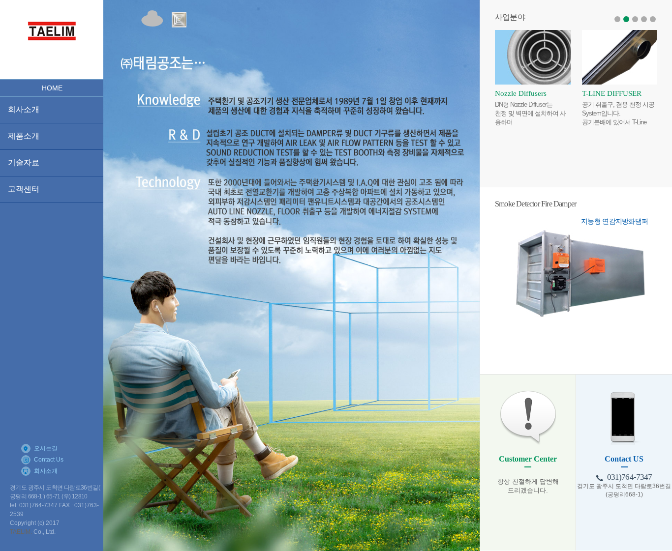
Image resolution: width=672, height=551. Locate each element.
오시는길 (46, 448)
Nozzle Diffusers (521, 93)
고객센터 (23, 189)
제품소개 (23, 136)
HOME (52, 88)
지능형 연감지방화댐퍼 (614, 221)
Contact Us (48, 459)
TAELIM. (21, 531)
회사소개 (23, 109)
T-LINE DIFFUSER (611, 93)
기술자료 (23, 162)
